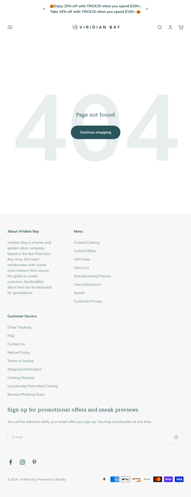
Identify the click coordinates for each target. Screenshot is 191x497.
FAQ (10, 335)
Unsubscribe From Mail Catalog (32, 386)
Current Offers (85, 251)
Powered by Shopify (52, 479)
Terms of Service (20, 361)
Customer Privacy (88, 301)
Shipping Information (24, 369)
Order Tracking (19, 327)
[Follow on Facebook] (10, 462)
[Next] (147, 8)
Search (79, 293)
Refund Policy (18, 352)
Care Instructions (87, 284)
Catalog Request (20, 377)
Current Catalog (86, 242)
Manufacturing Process (92, 276)
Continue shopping (95, 132)
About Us (81, 267)
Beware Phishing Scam (26, 394)
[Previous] (44, 8)
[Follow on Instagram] (22, 462)
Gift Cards (82, 259)
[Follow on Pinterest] (34, 462)
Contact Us (16, 344)
